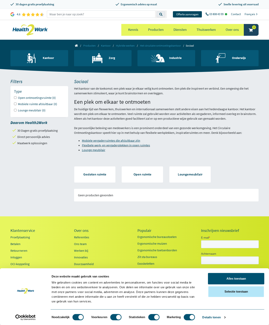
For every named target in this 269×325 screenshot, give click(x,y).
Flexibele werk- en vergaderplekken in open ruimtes (116, 145)
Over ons (232, 29)
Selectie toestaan (236, 291)
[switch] (116, 317)
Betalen (15, 244)
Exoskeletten (145, 263)
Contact (236, 14)
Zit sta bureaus (147, 257)
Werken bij (81, 250)
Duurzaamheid (84, 264)
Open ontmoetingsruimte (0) (37, 98)
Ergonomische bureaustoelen (157, 237)
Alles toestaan (236, 278)
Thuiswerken (206, 29)
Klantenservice (22, 230)
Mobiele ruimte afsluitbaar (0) (37, 104)
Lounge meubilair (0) (31, 110)
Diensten (180, 29)
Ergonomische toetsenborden (157, 250)
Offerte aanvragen (187, 14)
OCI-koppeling (20, 264)
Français (250, 14)
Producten (156, 29)
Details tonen (211, 317)
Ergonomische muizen (152, 243)
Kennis (133, 29)
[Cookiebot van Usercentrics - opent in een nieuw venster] (25, 317)
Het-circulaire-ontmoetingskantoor (160, 45)
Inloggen (16, 257)
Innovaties (81, 257)
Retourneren (18, 250)
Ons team (80, 244)
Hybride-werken (125, 45)
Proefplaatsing (20, 237)
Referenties (81, 237)
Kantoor (106, 45)
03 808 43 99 (216, 14)
